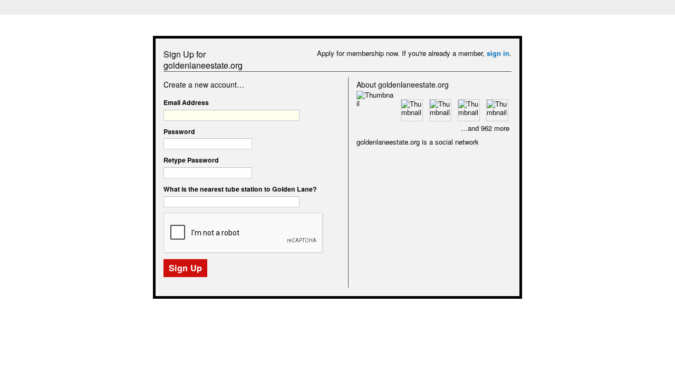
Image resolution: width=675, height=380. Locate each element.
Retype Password (191, 160)
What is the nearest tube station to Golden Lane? (240, 189)
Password (179, 131)
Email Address (186, 102)
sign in (498, 53)
